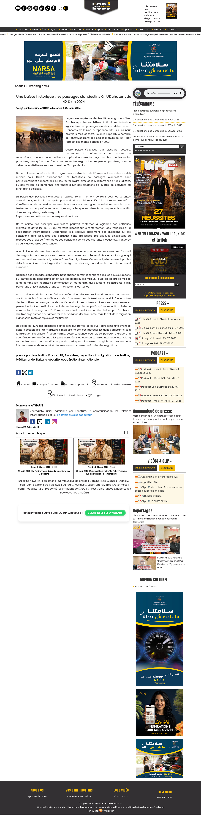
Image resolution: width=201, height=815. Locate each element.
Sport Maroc (103, 485)
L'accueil (22, 29)
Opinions (128, 29)
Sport (99, 29)
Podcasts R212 (34, 489)
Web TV (158, 29)
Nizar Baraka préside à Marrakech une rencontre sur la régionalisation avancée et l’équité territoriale (159, 519)
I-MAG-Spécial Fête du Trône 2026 (162, 333)
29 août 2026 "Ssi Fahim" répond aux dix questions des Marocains (44, 472)
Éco (43, 29)
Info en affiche (47, 481)
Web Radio (143, 29)
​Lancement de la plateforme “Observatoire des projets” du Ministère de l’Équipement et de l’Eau (171, 562)
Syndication (108, 811)
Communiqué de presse (73, 481)
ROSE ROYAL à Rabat (146, 586)
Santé (64, 29)
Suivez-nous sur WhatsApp (105, 512)
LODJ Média (81, 492)
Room (20, 489)
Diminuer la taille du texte (68, 395)
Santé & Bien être (37, 485)
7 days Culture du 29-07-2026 (159, 338)
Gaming (94, 481)
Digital (53, 29)
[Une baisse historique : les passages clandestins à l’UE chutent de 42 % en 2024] (39, 117)
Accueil (20, 86)
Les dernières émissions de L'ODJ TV (67, 489)
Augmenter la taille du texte (113, 384)
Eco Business (109, 481)
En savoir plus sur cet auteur (74, 415)
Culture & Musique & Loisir (78, 485)
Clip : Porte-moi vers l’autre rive (159, 476)
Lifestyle (76, 29)
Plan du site (92, 811)
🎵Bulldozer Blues (151, 496)
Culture (88, 29)
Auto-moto (113, 29)
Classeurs (167, 310)
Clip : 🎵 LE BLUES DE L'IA (154, 501)
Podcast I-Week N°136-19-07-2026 (161, 400)
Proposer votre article (79, 796)
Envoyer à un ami (47, 384)
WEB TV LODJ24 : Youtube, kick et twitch (160, 237)
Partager (95, 395)
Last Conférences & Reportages (111, 489)
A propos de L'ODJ (37, 796)
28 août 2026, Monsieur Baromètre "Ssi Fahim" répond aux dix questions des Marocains (101, 472)
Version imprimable (77, 384)
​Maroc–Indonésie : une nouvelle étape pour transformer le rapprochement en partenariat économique (158, 419)
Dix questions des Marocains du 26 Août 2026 (157, 130)
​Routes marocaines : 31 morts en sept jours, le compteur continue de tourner (158, 138)
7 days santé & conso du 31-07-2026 (163, 328)
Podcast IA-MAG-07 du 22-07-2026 (161, 395)
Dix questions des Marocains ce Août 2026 (156, 119)
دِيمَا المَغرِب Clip (149, 482)
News (34, 29)
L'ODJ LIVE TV (121, 796)
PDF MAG (171, 29)
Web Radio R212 (164, 797)
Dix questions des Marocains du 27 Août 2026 (157, 125)
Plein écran (178, 247)
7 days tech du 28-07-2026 (157, 343)
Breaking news (39, 86)
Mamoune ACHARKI (38, 108)
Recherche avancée (144, 150)
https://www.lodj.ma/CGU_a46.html (159, 295)
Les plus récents (145, 310)
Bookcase (66, 492)
